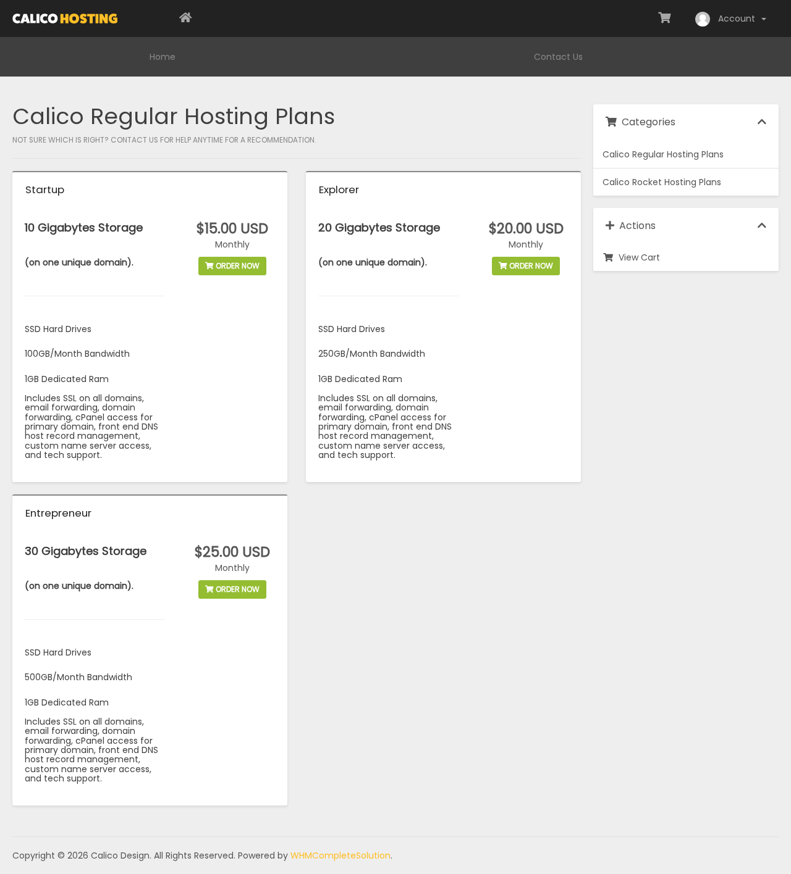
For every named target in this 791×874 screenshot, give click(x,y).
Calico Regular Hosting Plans (663, 154)
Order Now (237, 265)
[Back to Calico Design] (185, 18)
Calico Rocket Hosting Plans (662, 182)
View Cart (637, 257)
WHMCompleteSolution (340, 855)
